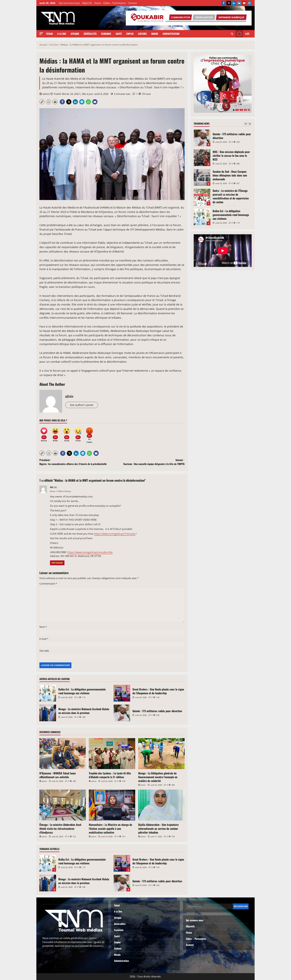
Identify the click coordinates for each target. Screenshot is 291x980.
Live (247, 34)
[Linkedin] (234, 3)
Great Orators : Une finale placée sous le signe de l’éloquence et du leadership (122, 693)
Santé (119, 34)
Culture (142, 34)
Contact (132, 3)
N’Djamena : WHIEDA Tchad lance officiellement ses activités (57, 775)
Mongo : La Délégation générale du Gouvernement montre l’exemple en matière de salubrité (157, 777)
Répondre (57, 562)
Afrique (75, 34)
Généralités (90, 34)
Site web (44, 650)
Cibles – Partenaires (114, 3)
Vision (97, 3)
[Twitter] (228, 3)
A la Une (61, 34)
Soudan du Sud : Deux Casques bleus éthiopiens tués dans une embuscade (202, 157)
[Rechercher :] (209, 906)
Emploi (130, 34)
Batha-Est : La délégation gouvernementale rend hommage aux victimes (47, 693)
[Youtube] (244, 3)
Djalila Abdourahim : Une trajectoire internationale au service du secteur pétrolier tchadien (158, 828)
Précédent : (73, 462)
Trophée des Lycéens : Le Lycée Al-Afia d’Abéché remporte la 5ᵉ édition (110, 775)
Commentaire (48, 583)
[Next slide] (250, 124)
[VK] (239, 3)
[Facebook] (223, 3)
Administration (171, 34)
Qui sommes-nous (69, 3)
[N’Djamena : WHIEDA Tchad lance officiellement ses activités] (62, 753)
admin (46, 94)
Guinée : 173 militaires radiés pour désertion (122, 713)
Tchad (49, 34)
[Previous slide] (246, 124)
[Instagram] (249, 3)
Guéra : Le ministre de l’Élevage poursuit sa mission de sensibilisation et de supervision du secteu (202, 177)
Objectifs (87, 3)
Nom (43, 627)
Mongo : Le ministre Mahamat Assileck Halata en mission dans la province (47, 713)
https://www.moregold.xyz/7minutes (115, 533)
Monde (154, 34)
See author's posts (81, 405)
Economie (106, 34)
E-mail (43, 639)
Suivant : (154, 462)
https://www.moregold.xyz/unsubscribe (90, 552)
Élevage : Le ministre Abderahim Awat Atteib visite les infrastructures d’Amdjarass (60, 828)
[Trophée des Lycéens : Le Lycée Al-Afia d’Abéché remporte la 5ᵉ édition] (112, 753)
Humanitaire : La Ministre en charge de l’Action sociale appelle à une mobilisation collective (110, 828)
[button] (41, 33)
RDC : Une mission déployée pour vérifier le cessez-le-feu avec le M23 (202, 138)
